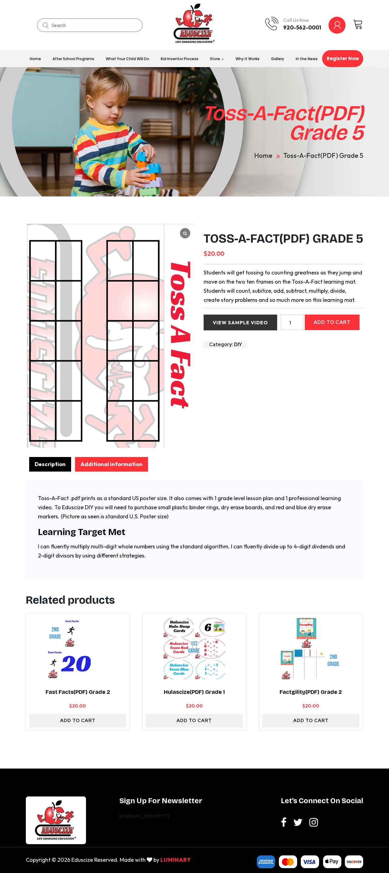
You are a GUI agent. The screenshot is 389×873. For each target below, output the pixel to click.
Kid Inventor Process (179, 58)
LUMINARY (175, 859)
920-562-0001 (302, 27)
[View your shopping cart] (358, 24)
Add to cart (332, 322)
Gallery (277, 58)
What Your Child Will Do (127, 58)
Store (215, 58)
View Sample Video (240, 322)
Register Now (343, 58)
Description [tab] (50, 464)
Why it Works (248, 58)
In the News (307, 58)
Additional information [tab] (112, 464)
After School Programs (73, 58)
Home (35, 58)
